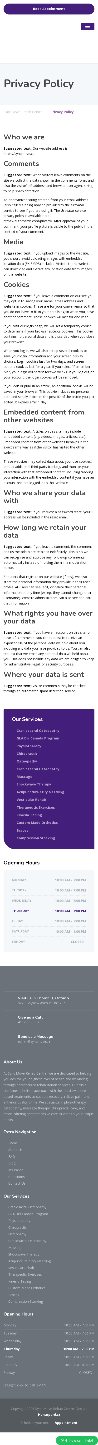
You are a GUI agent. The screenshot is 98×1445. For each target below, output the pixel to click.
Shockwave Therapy (34, 784)
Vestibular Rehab (31, 799)
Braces (22, 830)
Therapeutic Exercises (36, 807)
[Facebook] (8, 984)
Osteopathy (27, 761)
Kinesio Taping (29, 815)
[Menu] (87, 26)
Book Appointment (49, 9)
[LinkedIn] (25, 984)
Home (13, 1143)
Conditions (16, 1176)
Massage (24, 776)
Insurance (15, 1170)
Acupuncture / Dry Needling (40, 792)
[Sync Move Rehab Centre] (27, 40)
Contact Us (16, 1183)
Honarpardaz (49, 1414)
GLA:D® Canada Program (38, 738)
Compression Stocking (36, 838)
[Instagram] (34, 984)
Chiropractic (27, 753)
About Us (15, 1149)
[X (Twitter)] (16, 984)
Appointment (66, 1422)
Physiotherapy (29, 746)
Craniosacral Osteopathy (38, 730)
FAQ (11, 1156)
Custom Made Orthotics (37, 822)
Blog (11, 1163)
